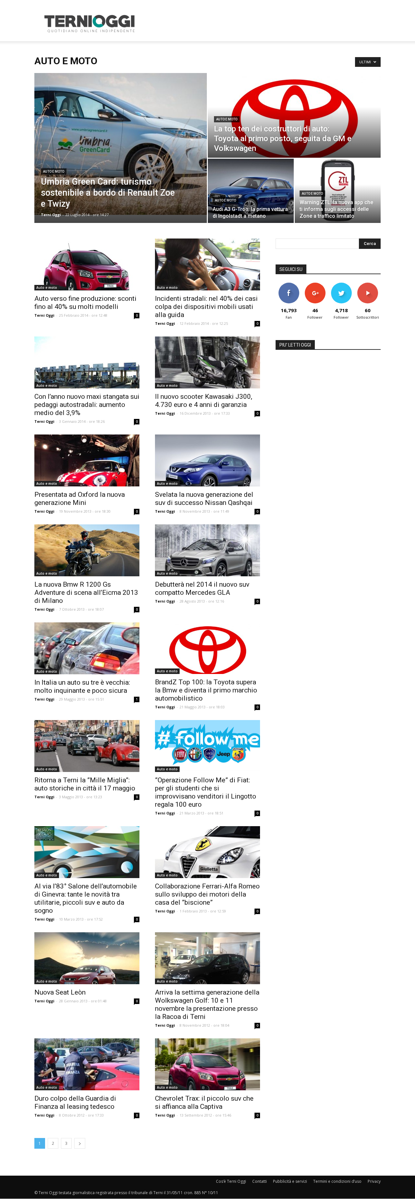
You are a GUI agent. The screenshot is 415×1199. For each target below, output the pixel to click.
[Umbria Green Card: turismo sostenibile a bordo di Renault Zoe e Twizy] (120, 144)
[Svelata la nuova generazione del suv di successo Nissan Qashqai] (207, 460)
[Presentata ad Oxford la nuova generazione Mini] (86, 460)
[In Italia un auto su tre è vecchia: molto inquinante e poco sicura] (86, 648)
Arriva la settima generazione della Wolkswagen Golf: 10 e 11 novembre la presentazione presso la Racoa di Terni (207, 1004)
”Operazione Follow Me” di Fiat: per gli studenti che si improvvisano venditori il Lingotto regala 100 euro (205, 792)
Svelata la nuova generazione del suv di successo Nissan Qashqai (204, 499)
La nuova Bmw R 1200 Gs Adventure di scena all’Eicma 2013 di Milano (86, 593)
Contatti (259, 1181)
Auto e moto (53, 171)
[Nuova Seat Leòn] (86, 958)
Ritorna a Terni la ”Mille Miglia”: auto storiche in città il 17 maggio (84, 784)
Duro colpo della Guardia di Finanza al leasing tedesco (75, 1102)
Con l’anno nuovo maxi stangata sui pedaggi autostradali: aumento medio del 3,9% (86, 405)
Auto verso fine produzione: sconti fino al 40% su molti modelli (85, 303)
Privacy (374, 1181)
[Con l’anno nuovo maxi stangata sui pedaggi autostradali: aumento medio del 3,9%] (86, 362)
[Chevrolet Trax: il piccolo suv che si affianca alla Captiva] (207, 1064)
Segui (315, 285)
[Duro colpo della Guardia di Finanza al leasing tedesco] (86, 1064)
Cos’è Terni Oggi (231, 1181)
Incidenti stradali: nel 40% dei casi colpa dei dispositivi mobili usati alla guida (206, 307)
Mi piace (289, 285)
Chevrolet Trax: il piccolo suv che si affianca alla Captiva (204, 1102)
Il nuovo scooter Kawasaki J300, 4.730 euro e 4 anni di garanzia (203, 401)
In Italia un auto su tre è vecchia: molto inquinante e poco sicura (82, 686)
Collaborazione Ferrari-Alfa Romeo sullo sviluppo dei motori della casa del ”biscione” (207, 894)
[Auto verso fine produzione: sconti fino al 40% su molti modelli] (86, 264)
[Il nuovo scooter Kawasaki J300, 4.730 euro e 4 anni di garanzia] (207, 362)
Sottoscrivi (367, 285)
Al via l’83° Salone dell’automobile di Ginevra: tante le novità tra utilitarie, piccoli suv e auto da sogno (85, 898)
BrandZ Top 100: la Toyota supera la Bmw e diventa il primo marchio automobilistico (206, 690)
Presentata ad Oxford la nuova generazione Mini (79, 499)
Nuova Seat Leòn (60, 992)
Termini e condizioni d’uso (337, 1181)
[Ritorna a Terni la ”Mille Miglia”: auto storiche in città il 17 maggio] (86, 746)
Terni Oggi (51, 214)
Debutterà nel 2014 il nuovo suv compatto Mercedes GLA (202, 588)
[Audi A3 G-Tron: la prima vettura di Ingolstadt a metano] (251, 191)
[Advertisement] (263, 23)
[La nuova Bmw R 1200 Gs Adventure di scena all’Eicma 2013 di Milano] (86, 550)
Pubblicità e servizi (290, 1181)
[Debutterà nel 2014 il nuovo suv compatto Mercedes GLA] (207, 550)
